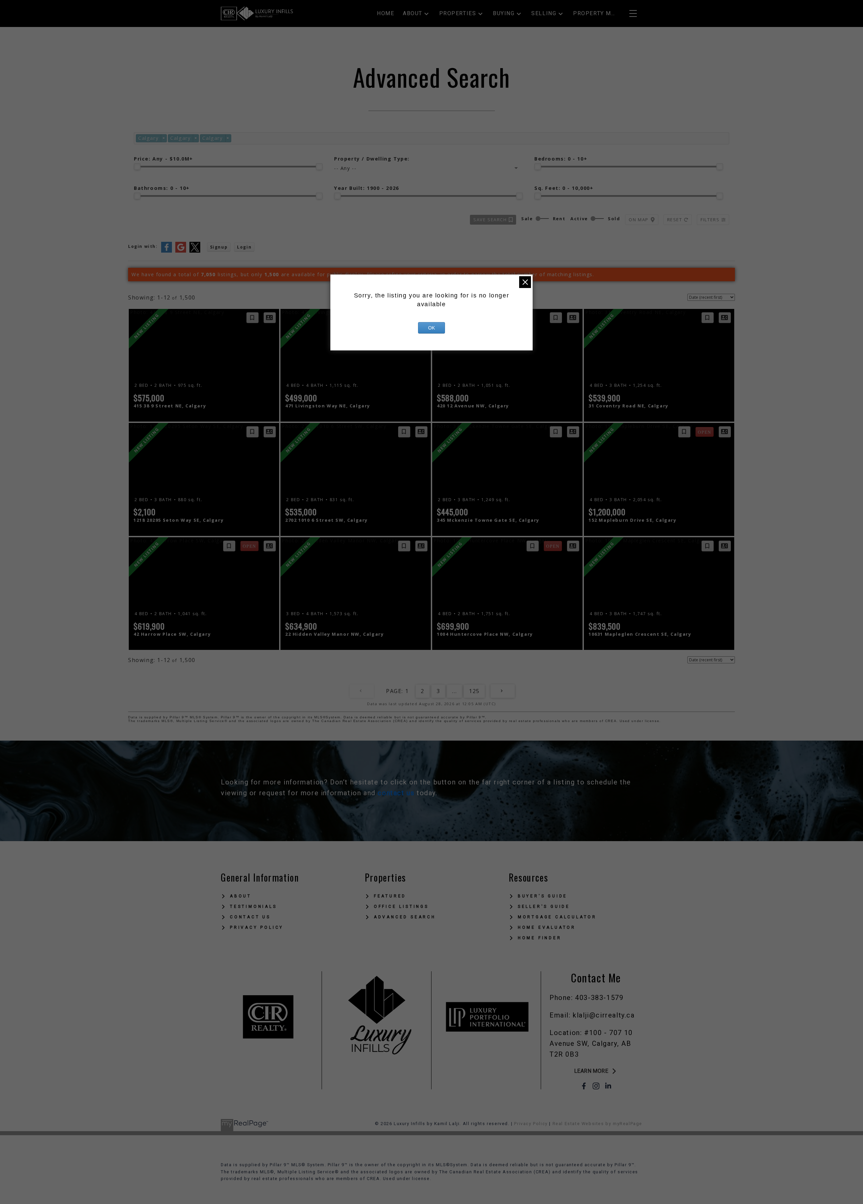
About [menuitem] (412, 13)
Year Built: (366, 188)
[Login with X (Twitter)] (194, 251)
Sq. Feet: (564, 188)
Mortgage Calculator (557, 917)
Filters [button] (710, 220)
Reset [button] (674, 220)
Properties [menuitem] (457, 13)
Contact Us (250, 917)
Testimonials (253, 906)
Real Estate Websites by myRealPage (597, 1123)
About (240, 896)
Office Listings (401, 906)
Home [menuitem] (385, 13)
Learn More (591, 1071)
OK (431, 328)
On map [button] (639, 220)
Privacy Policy (257, 927)
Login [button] (244, 247)
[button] (595, 1071)
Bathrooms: (162, 188)
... (454, 691)
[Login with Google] (180, 251)
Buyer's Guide (542, 896)
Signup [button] (219, 247)
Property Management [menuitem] (594, 13)
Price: (163, 158)
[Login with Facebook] (166, 251)
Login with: (143, 246)
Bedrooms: (560, 158)
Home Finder (540, 938)
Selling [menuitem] (543, 13)
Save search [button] (490, 220)
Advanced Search (405, 917)
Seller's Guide (544, 906)
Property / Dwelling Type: (372, 158)
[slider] (137, 166)
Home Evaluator (547, 927)
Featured (390, 896)
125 (474, 691)
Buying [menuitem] (504, 13)
